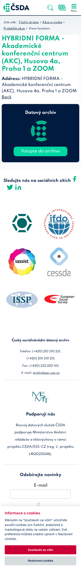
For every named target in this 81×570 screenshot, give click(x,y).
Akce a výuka (52, 22)
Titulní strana (28, 22)
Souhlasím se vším (40, 550)
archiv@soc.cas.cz (46, 372)
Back (6, 97)
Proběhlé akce (14, 28)
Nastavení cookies (40, 560)
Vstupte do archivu (40, 151)
